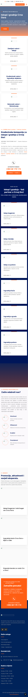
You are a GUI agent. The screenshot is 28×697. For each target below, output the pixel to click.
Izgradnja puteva (10, 342)
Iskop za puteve (9, 265)
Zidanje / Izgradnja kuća (6, 647)
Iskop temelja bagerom (6, 642)
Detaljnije (13, 61)
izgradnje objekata (10, 153)
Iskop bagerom (9, 213)
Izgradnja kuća (9, 291)
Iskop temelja (9, 239)
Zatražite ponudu (20, 4)
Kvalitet (12, 433)
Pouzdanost (14, 440)
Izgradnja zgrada (10, 316)
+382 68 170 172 (19, 1)
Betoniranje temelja (5, 644)
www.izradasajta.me (14, 694)
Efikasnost (13, 425)
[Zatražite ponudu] (13, 163)
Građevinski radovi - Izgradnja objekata (14, 77)
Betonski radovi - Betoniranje (14, 105)
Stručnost (13, 416)
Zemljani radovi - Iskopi (14, 49)
